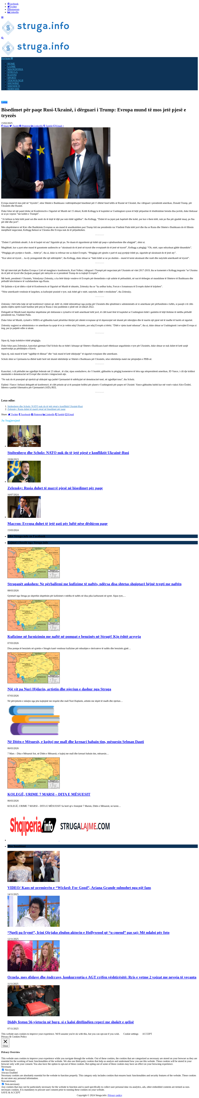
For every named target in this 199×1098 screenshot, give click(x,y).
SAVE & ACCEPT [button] (10, 1092)
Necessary (10, 1070)
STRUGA (12, 72)
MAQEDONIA (15, 69)
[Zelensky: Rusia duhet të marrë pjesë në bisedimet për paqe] (24, 481)
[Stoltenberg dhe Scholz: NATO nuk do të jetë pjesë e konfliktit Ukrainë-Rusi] (24, 446)
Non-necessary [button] (8, 1081)
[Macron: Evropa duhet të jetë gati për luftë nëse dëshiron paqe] (24, 517)
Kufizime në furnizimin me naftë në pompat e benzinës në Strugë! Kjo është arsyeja (74, 636)
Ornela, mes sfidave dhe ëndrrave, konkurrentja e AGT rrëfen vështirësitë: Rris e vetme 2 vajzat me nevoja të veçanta (101, 977)
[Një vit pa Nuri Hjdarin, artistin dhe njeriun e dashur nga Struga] (33, 682)
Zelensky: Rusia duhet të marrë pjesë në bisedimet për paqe (36, 409)
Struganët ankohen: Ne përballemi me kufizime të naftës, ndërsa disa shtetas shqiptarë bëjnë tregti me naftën (94, 584)
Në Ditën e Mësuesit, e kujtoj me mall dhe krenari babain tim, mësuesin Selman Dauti (75, 742)
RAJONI (11, 75)
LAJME (11, 66)
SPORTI (11, 77)
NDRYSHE (13, 88)
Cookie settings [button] (130, 1034)
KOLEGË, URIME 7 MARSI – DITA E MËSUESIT (48, 794)
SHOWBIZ (13, 83)
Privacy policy (115, 1095)
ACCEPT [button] (147, 1034)
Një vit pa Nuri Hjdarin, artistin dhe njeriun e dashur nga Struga (59, 689)
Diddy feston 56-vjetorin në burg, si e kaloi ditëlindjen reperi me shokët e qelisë (70, 1022)
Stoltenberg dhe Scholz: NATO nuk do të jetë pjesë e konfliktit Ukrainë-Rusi (45, 406)
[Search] (2, 38)
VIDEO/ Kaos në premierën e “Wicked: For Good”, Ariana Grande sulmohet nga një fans (79, 888)
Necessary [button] (6, 1066)
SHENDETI (13, 86)
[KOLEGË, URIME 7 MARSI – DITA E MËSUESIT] (33, 787)
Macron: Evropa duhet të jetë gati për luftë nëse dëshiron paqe (57, 524)
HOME (11, 63)
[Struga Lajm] (35, 35)
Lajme (4, 102)
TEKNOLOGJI (15, 80)
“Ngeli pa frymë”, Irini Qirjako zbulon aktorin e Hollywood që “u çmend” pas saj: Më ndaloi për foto (88, 932)
